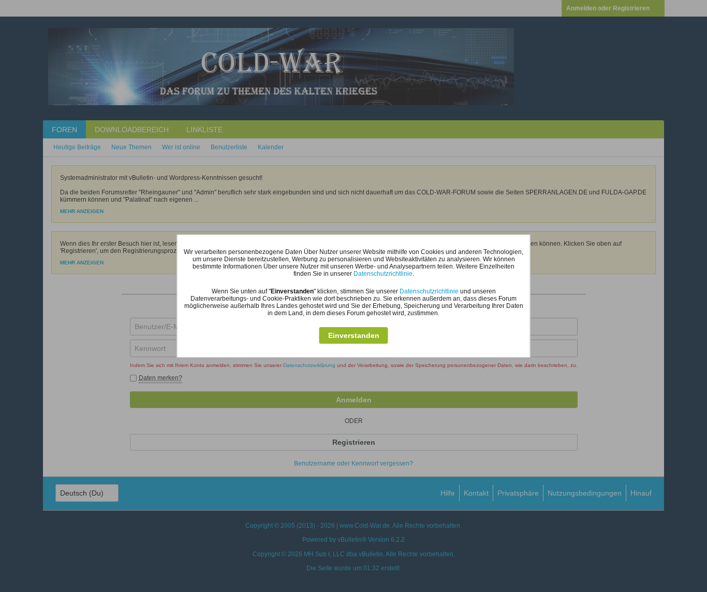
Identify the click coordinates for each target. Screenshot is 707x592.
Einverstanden (353, 335)
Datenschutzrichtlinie (383, 273)
